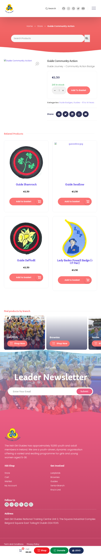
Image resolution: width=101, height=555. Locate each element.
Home (30, 26)
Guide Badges (66, 102)
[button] (51, 8)
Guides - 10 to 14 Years (83, 102)
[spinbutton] (59, 90)
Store (40, 26)
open (37, 63)
